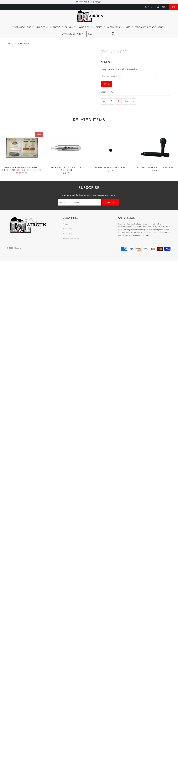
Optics (99, 27)
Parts (128, 27)
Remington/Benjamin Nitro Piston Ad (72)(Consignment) (21, 147)
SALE (29, 27)
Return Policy (67, 233)
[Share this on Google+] (126, 101)
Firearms (69, 27)
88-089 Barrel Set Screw (110, 147)
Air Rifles (40, 27)
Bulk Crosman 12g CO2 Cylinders (66, 147)
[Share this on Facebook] (111, 101)
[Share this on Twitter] (104, 101)
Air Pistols (55, 27)
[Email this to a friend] (133, 101)
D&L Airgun (18, 248)
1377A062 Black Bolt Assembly (155, 147)
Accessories (113, 27)
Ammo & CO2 (84, 27)
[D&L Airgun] (89, 16)
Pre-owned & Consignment (149, 27)
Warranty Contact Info (71, 238)
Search (65, 224)
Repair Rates (67, 228)
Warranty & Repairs (72, 34)
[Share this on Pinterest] (119, 101)
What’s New (19, 27)
